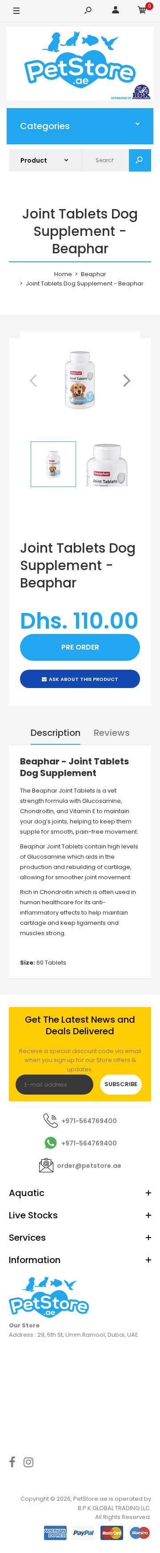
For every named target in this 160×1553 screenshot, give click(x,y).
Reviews (112, 732)
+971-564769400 (89, 1120)
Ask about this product (83, 679)
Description (55, 732)
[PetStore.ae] (80, 65)
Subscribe (120, 1084)
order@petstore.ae (89, 1165)
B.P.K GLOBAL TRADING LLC (114, 1508)
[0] (142, 11)
